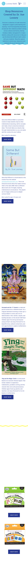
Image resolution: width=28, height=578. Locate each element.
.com (16, 181)
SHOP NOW (7, 139)
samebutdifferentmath (8, 181)
